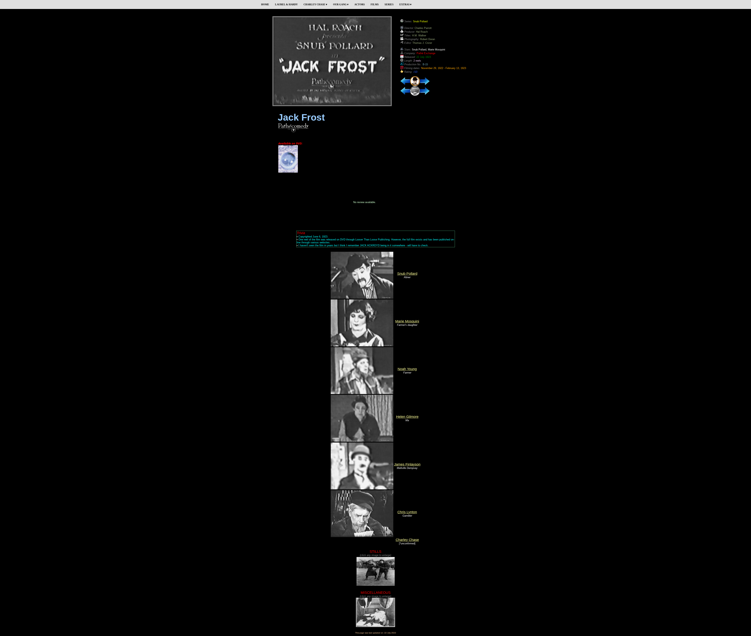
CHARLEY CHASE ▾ (315, 4)
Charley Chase (407, 540)
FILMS (375, 4)
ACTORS (359, 4)
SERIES (388, 4)
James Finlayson (407, 464)
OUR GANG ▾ (341, 4)
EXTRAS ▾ (405, 4)
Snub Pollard (407, 274)
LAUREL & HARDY (286, 4)
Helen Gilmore (407, 417)
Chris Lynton (407, 512)
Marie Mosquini (407, 321)
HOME (265, 4)
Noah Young (407, 369)
